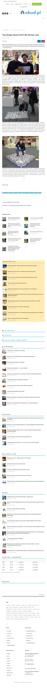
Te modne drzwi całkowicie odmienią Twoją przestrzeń (18, 469)
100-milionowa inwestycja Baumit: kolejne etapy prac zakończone (13, 232)
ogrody (29, 607)
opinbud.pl (28, 640)
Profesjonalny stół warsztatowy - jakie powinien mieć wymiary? (20, 385)
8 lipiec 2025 (10, 546)
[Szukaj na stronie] (10, 13)
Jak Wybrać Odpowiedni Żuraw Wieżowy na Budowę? (17, 379)
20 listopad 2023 (11, 398)
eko (31, 609)
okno (38, 605)
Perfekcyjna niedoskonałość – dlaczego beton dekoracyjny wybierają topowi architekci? (26, 312)
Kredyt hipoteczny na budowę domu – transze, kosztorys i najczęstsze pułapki (23, 442)
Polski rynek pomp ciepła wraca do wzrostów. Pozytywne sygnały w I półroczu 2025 (24, 520)
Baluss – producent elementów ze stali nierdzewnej (18, 318)
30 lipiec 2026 (33, 243)
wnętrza (34, 609)
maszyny (15, 609)
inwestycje (29, 611)
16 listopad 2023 (11, 393)
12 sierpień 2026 (34, 228)
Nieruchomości (10, 672)
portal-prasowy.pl (29, 638)
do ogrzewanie (15, 615)
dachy (32, 607)
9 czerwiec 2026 (12, 279)
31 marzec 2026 (12, 290)
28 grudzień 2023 (11, 505)
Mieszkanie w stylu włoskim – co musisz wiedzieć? (17, 368)
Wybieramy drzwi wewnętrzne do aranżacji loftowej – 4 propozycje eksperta (22, 402)
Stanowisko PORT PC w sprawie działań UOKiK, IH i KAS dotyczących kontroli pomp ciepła (25, 550)
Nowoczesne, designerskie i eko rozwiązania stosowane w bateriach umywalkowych (24, 373)
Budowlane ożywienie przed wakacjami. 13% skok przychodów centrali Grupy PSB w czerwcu (25, 526)
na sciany (26, 613)
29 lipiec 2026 (11, 251)
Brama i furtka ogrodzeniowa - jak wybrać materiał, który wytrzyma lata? (36, 240)
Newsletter (25, 4)
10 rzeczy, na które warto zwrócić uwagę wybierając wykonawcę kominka (22, 277)
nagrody (20, 607)
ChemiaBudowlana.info (37, 4)
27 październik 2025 (12, 552)
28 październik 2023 (12, 358)
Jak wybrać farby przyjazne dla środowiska (15, 391)
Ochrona (8, 660)
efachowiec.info (29, 635)
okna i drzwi (18, 605)
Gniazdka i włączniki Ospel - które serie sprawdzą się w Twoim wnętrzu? (22, 288)
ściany (11, 607)
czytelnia (13, 605)
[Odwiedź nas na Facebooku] (3, 13)
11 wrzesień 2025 (11, 522)
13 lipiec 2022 (11, 459)
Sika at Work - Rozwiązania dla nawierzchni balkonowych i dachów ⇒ (17, 205)
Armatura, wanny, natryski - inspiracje (29, 615)
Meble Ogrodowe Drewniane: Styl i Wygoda (15, 362)
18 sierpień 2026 (12, 228)
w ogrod (37, 613)
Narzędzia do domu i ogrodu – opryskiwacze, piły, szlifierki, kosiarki (22, 271)
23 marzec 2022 (11, 477)
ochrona (20, 615)
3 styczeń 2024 (11, 387)
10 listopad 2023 (11, 534)
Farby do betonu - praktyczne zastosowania (16, 350)
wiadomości (8, 605)
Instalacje (9, 670)
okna (26, 605)
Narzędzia (9, 675)
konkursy (20, 611)
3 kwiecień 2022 (11, 482)
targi (29, 609)
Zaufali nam (7, 335)
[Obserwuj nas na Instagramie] (7, 13)
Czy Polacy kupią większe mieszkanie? (15, 538)
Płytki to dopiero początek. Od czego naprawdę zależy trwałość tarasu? (14, 225)
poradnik (25, 607)
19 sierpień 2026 (34, 219)
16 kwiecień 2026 (12, 308)
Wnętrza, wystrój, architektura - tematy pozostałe (15, 613)
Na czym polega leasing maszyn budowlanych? (17, 283)
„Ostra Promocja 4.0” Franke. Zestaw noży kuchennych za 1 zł (19, 436)
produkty (29, 605)
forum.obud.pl (29, 633)
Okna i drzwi (9, 668)
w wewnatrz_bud (15, 611)
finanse (26, 609)
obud (38, 609)
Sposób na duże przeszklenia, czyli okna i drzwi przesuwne (19, 475)
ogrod (38, 615)
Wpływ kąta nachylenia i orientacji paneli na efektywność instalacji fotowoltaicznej (23, 397)
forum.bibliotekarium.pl (30, 642)
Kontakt (12, 4)
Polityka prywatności (18, 4)
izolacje (19, 609)
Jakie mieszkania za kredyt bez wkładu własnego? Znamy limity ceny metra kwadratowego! (25, 481)
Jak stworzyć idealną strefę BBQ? (36, 218)
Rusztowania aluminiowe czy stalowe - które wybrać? (18, 306)
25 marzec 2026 (11, 510)
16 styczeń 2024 (11, 364)
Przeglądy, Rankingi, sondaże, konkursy (15, 340)
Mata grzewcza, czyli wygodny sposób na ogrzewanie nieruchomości (21, 356)
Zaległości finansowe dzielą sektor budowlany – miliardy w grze (20, 496)
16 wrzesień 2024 (12, 320)
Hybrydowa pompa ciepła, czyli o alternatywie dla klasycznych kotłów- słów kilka (24, 300)
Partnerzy (9, 635)
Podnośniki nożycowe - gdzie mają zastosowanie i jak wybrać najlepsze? (22, 265)
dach (30, 613)
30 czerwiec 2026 (12, 273)
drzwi (22, 609)
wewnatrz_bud (9, 615)
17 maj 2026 (11, 267)
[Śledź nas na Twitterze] (5, 13)
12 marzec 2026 (11, 540)
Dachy (8, 656)
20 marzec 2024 (11, 381)
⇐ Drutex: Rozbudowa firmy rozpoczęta (10, 202)
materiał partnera (9, 609)
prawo (7, 607)
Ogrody (8, 665)
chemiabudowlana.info (30, 631)
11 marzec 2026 (12, 314)
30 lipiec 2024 (11, 302)
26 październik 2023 (12, 404)
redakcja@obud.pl (24, 6)
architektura (8, 611)
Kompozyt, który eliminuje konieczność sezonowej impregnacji (35, 225)
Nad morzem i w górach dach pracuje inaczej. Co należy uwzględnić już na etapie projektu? (25, 424)
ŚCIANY (8, 653)
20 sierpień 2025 (12, 297)
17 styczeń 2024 (11, 352)
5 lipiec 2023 (10, 517)
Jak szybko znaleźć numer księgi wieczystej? (16, 463)
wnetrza (22, 605)
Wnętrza (8, 663)
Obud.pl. (19, 682)
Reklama (7, 4)
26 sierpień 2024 (12, 284)
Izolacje (8, 658)
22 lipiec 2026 (11, 528)
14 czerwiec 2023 (11, 465)
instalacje (34, 605)
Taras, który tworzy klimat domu (36, 231)
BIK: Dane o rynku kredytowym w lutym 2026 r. (16, 508)
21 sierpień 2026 (11, 421)
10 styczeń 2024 (11, 375)
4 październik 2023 (12, 369)
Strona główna (5, 30)
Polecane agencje (9, 330)
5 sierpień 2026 (12, 241)
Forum (30, 4)
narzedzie (24, 611)
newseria (33, 613)
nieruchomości (15, 607)
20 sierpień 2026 (12, 220)
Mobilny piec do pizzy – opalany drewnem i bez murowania (19, 458)
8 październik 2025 (12, 498)
